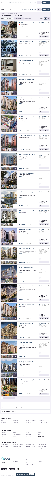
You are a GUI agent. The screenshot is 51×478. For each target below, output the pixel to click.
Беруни (14, 436)
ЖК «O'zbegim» (42, 285)
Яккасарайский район (42, 444)
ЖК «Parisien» (41, 342)
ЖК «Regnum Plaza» (43, 78)
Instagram (40, 459)
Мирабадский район (4, 448)
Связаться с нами (16, 459)
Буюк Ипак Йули (29, 434)
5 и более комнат (16, 424)
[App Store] (4, 469)
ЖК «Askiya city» (42, 97)
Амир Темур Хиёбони (17, 434)
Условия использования (30, 458)
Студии (2, 420)
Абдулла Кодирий (4, 432)
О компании (15, 458)
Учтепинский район (17, 448)
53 (12, 397)
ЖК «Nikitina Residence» (41, 23)
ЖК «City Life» (42, 266)
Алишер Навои (3, 434)
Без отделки (28, 422)
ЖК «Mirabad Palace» (43, 210)
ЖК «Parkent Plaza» (43, 116)
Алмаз (2, 436)
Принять (31, 474)
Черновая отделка (29, 424)
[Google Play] (12, 469)
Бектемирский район (5, 446)
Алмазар (15, 432)
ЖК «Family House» (42, 360)
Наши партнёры (16, 461)
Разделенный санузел (42, 424)
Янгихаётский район (42, 446)
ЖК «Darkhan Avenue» (41, 230)
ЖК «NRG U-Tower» (43, 41)
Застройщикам (29, 462)
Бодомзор (28, 432)
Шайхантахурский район (30, 446)
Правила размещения (30, 464)
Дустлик (39, 432)
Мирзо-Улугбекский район (18, 444)
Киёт (39, 434)
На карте (19, 18)
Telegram (40, 458)
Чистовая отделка (41, 420)
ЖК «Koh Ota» (41, 191)
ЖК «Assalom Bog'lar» (41, 155)
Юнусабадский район (30, 448)
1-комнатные (3, 422)
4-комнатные (15, 422)
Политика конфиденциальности (30, 460)
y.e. (45, 18)
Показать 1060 (46, 9)
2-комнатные (3, 424)
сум (48, 18)
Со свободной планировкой (31, 420)
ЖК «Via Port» (41, 172)
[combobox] (23, 9)
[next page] (14, 398)
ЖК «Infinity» (41, 248)
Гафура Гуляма (28, 436)
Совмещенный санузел (42, 422)
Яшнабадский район (42, 448)
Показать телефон (44, 36)
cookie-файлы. (26, 474)
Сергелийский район (17, 446)
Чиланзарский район (30, 444)
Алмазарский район (4, 444)
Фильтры (39, 9)
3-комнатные (15, 420)
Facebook (40, 461)
